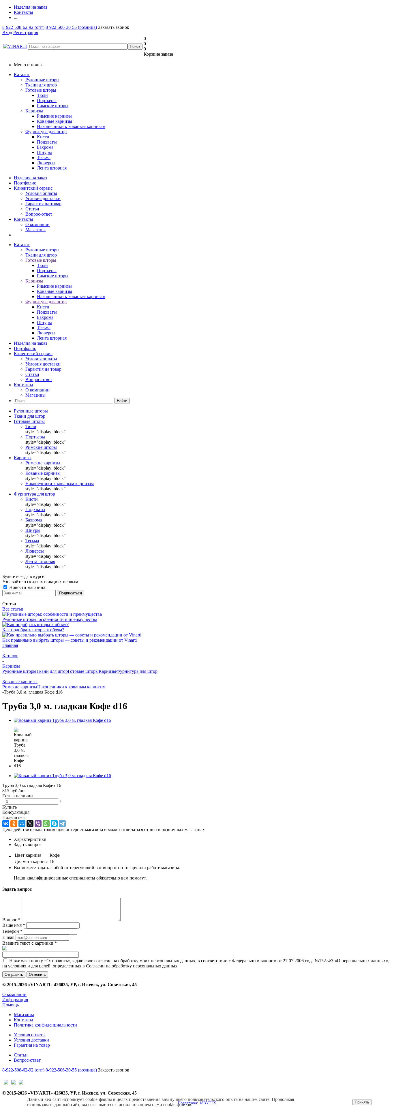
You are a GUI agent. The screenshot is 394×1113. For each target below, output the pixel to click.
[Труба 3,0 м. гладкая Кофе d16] (62, 720)
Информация (15, 999)
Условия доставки (43, 198)
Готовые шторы (40, 90)
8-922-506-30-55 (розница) (71, 27)
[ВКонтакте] (5, 823)
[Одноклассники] (13, 823)
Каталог (22, 74)
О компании (37, 224)
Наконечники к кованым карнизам (71, 686)
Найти (122, 401)
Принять (362, 1102)
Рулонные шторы (42, 79)
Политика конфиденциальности (45, 1024)
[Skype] (54, 823)
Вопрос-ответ (38, 214)
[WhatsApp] (46, 823)
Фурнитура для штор (46, 131)
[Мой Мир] (21, 823)
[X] (30, 823)
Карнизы (34, 110)
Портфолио (25, 182)
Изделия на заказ (30, 177)
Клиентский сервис (33, 188)
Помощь (10, 1004)
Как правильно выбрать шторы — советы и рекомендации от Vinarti (69, 640)
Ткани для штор (41, 84)
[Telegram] (62, 823)
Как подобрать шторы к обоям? (33, 629)
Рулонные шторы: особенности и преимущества (49, 619)
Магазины (35, 229)
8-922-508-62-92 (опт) (23, 27)
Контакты (23, 219)
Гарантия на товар (43, 203)
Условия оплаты (41, 193)
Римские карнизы (19, 686)
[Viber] (38, 823)
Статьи (32, 208)
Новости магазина (26, 587)
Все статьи (12, 609)
